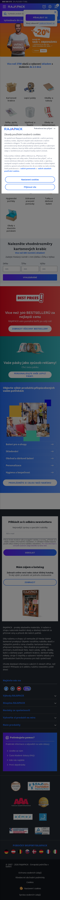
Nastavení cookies (30, 179)
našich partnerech (27, 168)
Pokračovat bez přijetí (43, 128)
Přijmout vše (30, 187)
